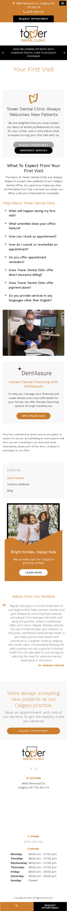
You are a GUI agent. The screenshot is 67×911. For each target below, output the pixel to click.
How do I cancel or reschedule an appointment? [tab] (33, 247)
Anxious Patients (18, 484)
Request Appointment (33, 18)
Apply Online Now (33, 415)
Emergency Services (33, 150)
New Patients (15, 478)
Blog (10, 490)
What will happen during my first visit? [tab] (32, 213)
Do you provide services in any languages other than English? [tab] (30, 298)
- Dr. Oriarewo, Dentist (50, 665)
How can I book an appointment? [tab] (32, 236)
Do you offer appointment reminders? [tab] (27, 259)
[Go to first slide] (64, 52)
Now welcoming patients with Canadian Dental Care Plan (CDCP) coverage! (33, 53)
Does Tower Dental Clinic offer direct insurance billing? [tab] (31, 272)
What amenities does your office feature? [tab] (32, 226)
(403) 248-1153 (35, 11)
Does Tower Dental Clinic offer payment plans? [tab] (31, 285)
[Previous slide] (2, 52)
